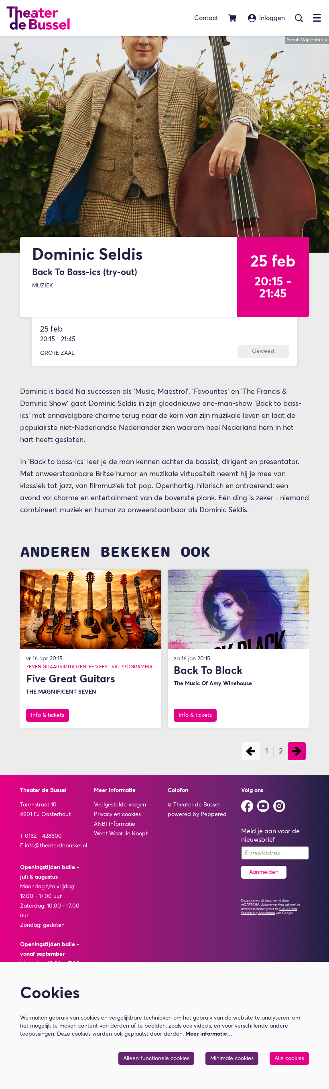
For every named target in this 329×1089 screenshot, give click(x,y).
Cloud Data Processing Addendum (269, 911)
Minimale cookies (232, 1058)
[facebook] (247, 806)
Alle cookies (289, 1058)
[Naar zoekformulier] (299, 18)
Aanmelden (263, 872)
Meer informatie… (209, 1034)
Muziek (42, 286)
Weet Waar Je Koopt (121, 834)
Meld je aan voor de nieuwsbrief (270, 835)
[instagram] (279, 806)
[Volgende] (297, 751)
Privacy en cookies (117, 814)
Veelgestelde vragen (120, 805)
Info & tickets (47, 715)
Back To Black (208, 671)
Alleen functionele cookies (156, 1058)
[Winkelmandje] (233, 18)
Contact (206, 18)
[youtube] (263, 806)
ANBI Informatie (114, 824)
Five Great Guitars (70, 679)
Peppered (214, 814)
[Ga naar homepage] (38, 18)
